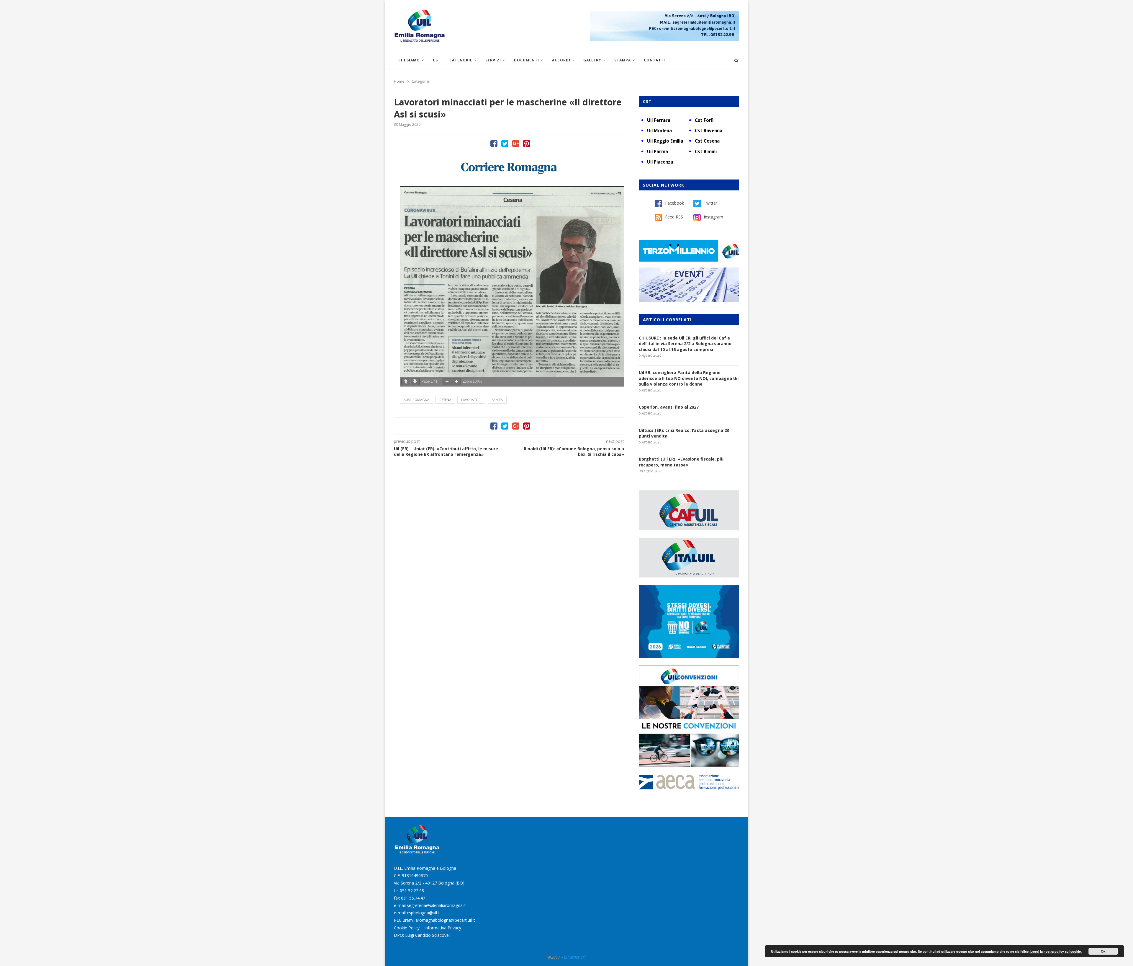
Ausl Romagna (416, 399)
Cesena (445, 399)
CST (437, 60)
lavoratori (471, 399)
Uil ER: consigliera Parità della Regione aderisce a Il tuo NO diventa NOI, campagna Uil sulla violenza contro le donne (689, 378)
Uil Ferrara (658, 120)
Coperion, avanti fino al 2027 (669, 407)
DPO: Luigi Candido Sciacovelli (422, 935)
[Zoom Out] (447, 381)
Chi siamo (409, 60)
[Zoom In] (456, 381)
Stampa (622, 60)
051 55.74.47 (413, 898)
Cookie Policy (407, 928)
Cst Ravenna (708, 130)
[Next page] (415, 381)
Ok (1103, 951)
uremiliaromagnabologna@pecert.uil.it (439, 920)
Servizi (493, 60)
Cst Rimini (706, 151)
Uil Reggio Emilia (665, 141)
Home (399, 81)
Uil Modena (659, 130)
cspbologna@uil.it (423, 913)
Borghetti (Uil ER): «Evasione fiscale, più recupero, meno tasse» (681, 462)
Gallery (592, 60)
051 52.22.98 (412, 890)
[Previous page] (405, 381)
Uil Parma (657, 151)
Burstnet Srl (575, 957)
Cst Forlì (704, 120)
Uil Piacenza (660, 162)
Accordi (561, 60)
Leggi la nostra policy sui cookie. (1056, 951)
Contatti (654, 60)
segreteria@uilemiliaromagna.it (436, 905)
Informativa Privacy (442, 928)
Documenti (526, 60)
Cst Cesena (707, 141)
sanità (497, 399)
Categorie (460, 60)
